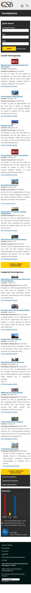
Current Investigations (9, 477)
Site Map (4, 560)
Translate (14, 581)
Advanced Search (21, 48)
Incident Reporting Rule (9, 484)
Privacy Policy (5, 548)
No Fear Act (5, 551)
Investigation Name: (8, 27)
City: (3, 34)
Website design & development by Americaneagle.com (11, 569)
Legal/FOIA (5, 554)
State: (4, 41)
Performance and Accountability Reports (13, 557)
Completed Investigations (10, 481)
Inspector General (7, 545)
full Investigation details (9, 86)
